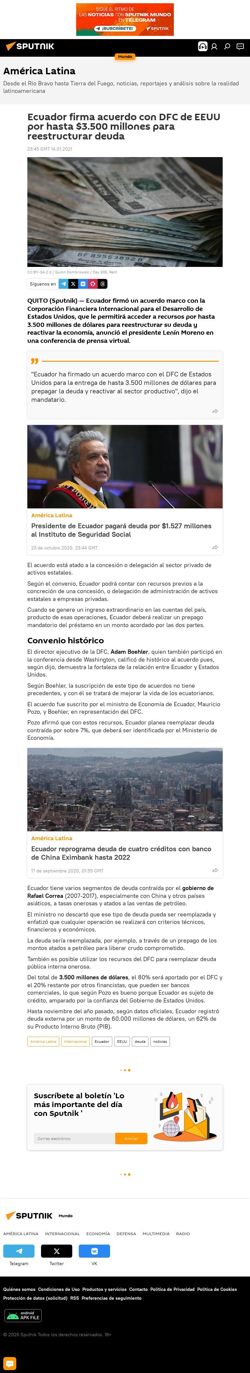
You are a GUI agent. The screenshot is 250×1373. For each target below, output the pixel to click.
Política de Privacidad (172, 1289)
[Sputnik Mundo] (32, 52)
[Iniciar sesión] (214, 46)
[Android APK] (23, 1316)
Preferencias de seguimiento (112, 1298)
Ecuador (102, 1041)
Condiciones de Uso (59, 1289)
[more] (215, 410)
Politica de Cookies (217, 1289)
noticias (160, 1041)
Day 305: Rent (105, 272)
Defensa (126, 1233)
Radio (183, 1233)
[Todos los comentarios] (9, 1363)
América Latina (51, 515)
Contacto (138, 1289)
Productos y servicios (104, 1289)
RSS (74, 1298)
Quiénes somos (19, 1289)
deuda (140, 1041)
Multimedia (156, 1233)
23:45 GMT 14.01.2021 (49, 149)
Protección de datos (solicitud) (35, 1298)
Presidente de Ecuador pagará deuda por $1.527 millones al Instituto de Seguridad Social (121, 529)
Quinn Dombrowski (72, 272)
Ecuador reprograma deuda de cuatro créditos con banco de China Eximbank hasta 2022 (121, 852)
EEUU (122, 1041)
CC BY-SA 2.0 (39, 272)
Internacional (75, 1041)
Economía (98, 1233)
